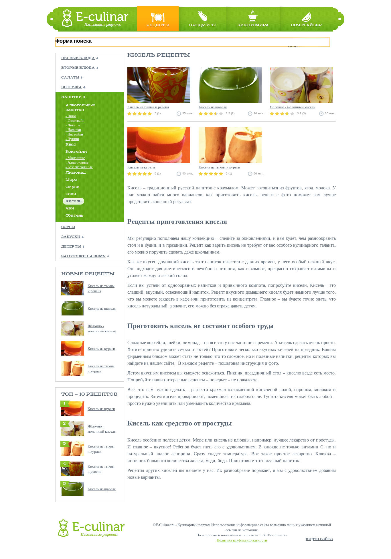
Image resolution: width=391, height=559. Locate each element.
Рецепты (157, 25)
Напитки (71, 97)
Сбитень (74, 215)
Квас (71, 144)
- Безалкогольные (79, 166)
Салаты (70, 77)
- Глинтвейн (75, 120)
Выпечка (71, 87)
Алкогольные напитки (80, 107)
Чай (70, 208)
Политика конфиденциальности (242, 540)
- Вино (71, 115)
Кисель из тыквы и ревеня (101, 288)
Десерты (71, 246)
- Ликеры (73, 125)
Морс (71, 180)
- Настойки (74, 134)
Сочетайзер (306, 25)
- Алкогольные (77, 162)
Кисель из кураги (101, 348)
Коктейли (76, 152)
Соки (71, 194)
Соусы (68, 227)
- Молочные (75, 157)
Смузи (73, 187)
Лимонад (76, 172)
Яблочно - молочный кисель (102, 328)
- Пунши (72, 138)
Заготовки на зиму (83, 256)
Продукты (202, 25)
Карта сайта (319, 539)
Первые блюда (78, 58)
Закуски (70, 237)
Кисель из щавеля (102, 308)
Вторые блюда (78, 68)
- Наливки (73, 129)
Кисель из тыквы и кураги (101, 368)
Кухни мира (253, 25)
